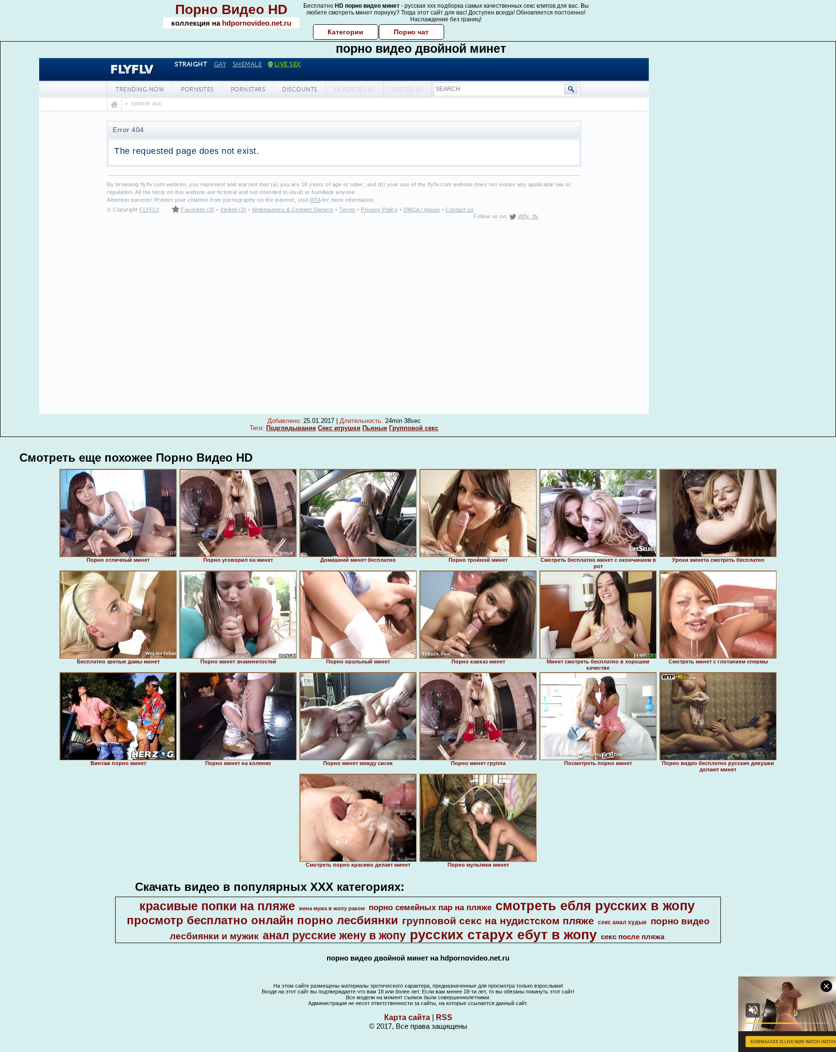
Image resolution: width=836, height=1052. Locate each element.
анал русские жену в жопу (334, 935)
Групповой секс (413, 428)
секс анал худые (622, 922)
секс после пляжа (632, 937)
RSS (444, 1017)
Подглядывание (291, 428)
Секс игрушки (339, 428)
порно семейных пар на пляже (430, 907)
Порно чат (411, 32)
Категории (345, 32)
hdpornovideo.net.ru (256, 23)
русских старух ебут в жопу (503, 934)
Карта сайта (407, 1017)
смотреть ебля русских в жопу (595, 906)
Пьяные (374, 428)
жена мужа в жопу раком (332, 908)
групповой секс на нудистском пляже (498, 921)
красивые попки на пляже (217, 906)
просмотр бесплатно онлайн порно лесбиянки (262, 920)
